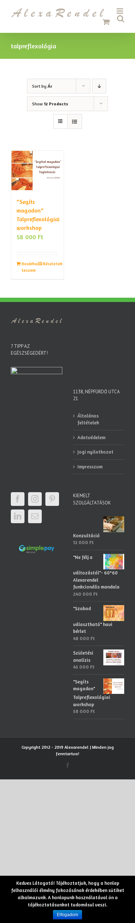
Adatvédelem (91, 437)
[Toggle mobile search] (120, 18)
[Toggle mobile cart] (106, 22)
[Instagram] (35, 499)
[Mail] (35, 516)
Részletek (50, 263)
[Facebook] (17, 499)
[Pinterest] (52, 499)
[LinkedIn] (17, 516)
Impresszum (90, 466)
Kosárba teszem (29, 267)
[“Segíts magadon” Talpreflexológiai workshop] (37, 170)
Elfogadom (67, 914)
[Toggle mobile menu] (120, 11)
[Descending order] (99, 86)
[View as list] (75, 121)
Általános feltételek (88, 419)
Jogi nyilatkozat (95, 452)
